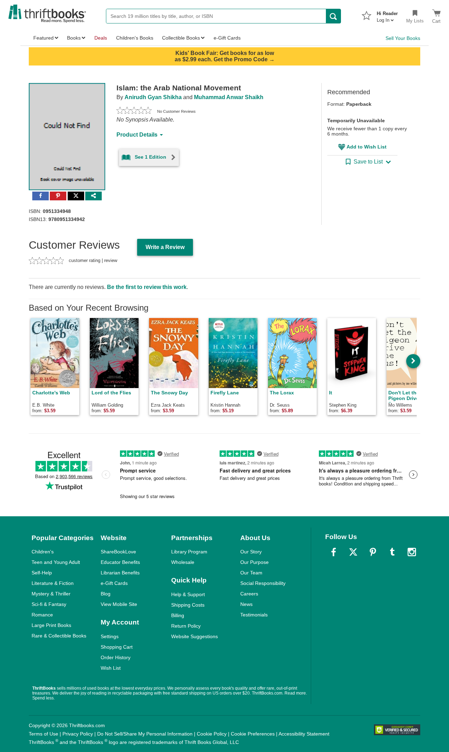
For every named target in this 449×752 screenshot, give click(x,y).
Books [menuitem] (74, 38)
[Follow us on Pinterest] (372, 552)
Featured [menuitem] (43, 38)
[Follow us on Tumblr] (392, 552)
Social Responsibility (263, 583)
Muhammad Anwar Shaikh (228, 97)
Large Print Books (51, 625)
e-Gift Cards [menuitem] (227, 38)
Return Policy (186, 626)
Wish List (111, 668)
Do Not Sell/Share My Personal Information (145, 734)
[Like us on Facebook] (333, 552)
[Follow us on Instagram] (411, 552)
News (246, 604)
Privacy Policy (77, 734)
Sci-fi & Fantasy (49, 604)
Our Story (251, 551)
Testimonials (254, 615)
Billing (177, 615)
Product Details (137, 135)
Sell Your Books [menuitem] (403, 38)
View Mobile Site (119, 604)
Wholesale (182, 562)
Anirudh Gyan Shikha (153, 97)
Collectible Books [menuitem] (181, 38)
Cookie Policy (212, 734)
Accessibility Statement (304, 734)
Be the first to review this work (147, 287)
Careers (249, 593)
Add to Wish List (367, 147)
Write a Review (165, 247)
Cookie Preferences (253, 734)
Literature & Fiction (53, 583)
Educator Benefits (120, 562)
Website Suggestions (194, 636)
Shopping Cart (117, 647)
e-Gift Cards (114, 583)
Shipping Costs (188, 605)
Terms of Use (43, 734)
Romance (42, 615)
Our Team (251, 572)
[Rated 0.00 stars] (134, 111)
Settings (110, 636)
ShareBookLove (118, 551)
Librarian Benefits (120, 572)
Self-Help (42, 572)
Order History (115, 657)
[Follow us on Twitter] (353, 552)
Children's (43, 551)
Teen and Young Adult (56, 562)
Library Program (189, 551)
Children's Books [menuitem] (134, 38)
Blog (105, 593)
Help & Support (188, 594)
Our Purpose (254, 562)
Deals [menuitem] (100, 38)
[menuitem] (387, 15)
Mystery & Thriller (51, 593)
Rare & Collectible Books (59, 636)
